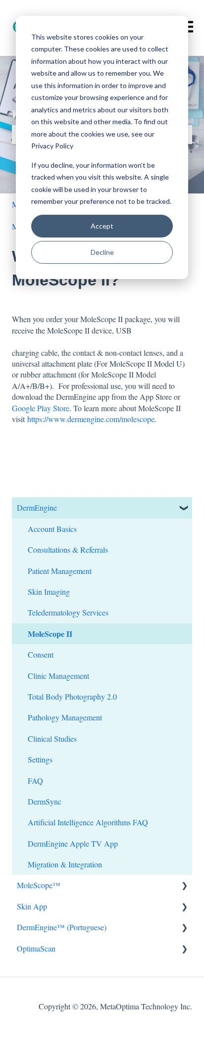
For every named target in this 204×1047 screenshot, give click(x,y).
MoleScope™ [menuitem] (38, 885)
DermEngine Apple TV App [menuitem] (73, 843)
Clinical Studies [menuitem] (52, 738)
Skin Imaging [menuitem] (49, 591)
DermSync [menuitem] (44, 801)
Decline (102, 252)
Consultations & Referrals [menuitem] (68, 549)
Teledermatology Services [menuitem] (68, 612)
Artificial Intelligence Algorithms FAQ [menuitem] (88, 822)
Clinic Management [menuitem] (58, 675)
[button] (184, 508)
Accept (102, 226)
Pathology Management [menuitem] (65, 717)
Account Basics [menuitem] (52, 529)
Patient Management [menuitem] (60, 571)
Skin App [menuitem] (32, 906)
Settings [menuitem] (40, 759)
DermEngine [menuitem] (37, 507)
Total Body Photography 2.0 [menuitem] (72, 696)
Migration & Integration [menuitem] (65, 864)
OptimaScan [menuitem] (36, 948)
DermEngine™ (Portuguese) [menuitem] (61, 927)
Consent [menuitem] (40, 654)
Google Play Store (40, 408)
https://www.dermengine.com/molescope (90, 419)
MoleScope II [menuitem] (50, 633)
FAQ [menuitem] (35, 780)
